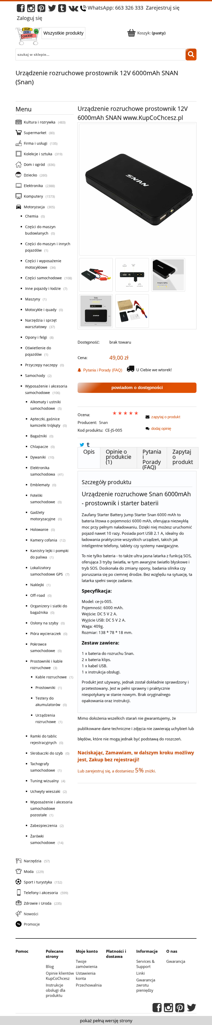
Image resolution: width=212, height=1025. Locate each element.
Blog (50, 966)
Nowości (31, 913)
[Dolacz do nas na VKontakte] (73, 9)
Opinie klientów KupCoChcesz (60, 975)
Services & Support (145, 964)
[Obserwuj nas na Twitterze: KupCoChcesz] (52, 9)
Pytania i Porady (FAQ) (101, 370)
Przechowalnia (89, 985)
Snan (103, 422)
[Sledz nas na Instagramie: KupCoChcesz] (31, 9)
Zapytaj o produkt (182, 456)
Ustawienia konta (85, 975)
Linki (140, 973)
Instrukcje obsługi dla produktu (55, 990)
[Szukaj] (191, 54)
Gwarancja (175, 961)
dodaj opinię (161, 428)
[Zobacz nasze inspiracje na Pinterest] (41, 9)
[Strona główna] (29, 36)
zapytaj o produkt (165, 417)
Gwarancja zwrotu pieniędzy (145, 985)
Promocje (32, 924)
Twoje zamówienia (86, 964)
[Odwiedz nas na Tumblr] (62, 9)
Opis (89, 451)
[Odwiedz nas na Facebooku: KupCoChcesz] (21, 9)
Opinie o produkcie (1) (118, 456)
